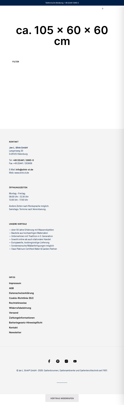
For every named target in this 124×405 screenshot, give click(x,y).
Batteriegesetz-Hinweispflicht (25, 322)
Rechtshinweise (18, 302)
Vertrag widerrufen (62, 398)
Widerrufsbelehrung (20, 307)
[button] (100, 8)
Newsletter (15, 332)
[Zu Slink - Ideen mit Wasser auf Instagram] (66, 361)
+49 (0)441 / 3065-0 (23, 160)
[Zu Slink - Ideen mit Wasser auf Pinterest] (58, 361)
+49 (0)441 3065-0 (71, 3)
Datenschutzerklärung (21, 293)
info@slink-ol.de (24, 169)
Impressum (15, 283)
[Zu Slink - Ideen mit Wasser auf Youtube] (75, 361)
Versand (13, 312)
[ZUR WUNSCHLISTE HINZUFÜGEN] (30, 102)
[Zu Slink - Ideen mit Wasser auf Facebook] (49, 361)
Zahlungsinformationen (22, 317)
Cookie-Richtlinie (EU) (21, 298)
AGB (11, 288)
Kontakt (13, 327)
